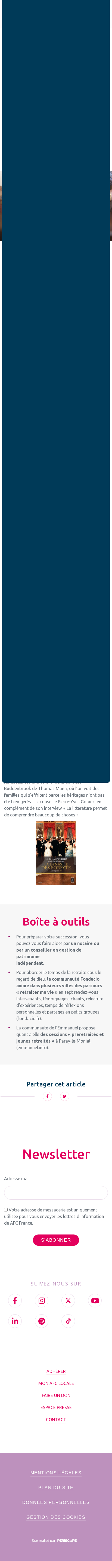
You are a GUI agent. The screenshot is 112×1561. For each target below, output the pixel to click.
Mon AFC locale (56, 1383)
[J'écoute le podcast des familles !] (41, 1321)
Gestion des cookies (55, 1517)
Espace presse (56, 1407)
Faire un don (56, 1395)
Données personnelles (56, 1502)
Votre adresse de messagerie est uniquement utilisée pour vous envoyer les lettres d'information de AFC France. (54, 1216)
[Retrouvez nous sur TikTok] (68, 1321)
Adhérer (56, 1371)
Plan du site (56, 1487)
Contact (56, 1419)
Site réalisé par (44, 1540)
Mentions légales (56, 1473)
